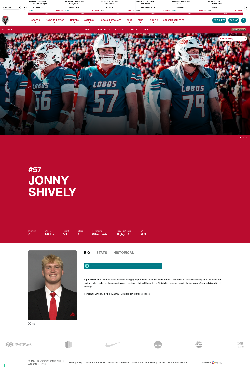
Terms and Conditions (118, 362)
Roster (119, 29)
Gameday (89, 20)
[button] (25, 8)
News (87, 29)
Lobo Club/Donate (110, 20)
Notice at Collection (177, 362)
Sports (35, 20)
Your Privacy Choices (155, 362)
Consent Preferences (95, 362)
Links (46, 13)
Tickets (74, 20)
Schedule (103, 29)
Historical (123, 252)
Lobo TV (153, 20)
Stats (133, 29)
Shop (129, 20)
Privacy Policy (75, 362)
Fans (140, 20)
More (147, 29)
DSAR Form (137, 362)
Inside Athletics (54, 20)
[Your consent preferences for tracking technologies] (4, 365)
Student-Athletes (173, 20)
